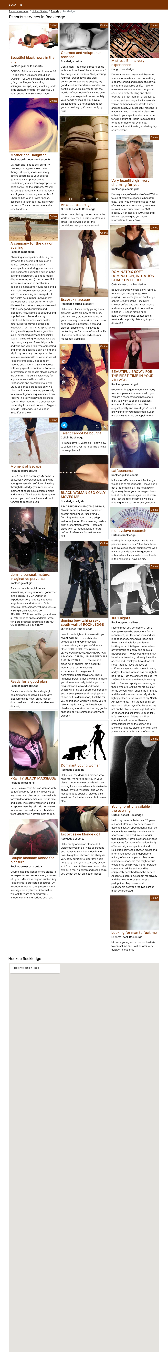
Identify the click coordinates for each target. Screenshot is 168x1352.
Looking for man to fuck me (134, 932)
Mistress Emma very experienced (128, 63)
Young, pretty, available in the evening (132, 808)
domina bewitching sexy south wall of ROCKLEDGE (82, 622)
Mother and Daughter (28, 155)
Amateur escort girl (77, 205)
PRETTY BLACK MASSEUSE (33, 778)
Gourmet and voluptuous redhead (81, 55)
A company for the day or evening (31, 245)
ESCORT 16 (15, 4)
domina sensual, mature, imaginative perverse (30, 576)
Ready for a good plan (28, 681)
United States (40, 11)
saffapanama (122, 471)
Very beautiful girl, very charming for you (130, 182)
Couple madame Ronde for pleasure (32, 860)
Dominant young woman (80, 765)
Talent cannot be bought (81, 433)
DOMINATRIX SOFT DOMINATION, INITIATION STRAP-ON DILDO (132, 276)
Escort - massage (75, 299)
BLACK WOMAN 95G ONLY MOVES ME (83, 495)
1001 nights (120, 618)
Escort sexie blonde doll (80, 834)
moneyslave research (128, 531)
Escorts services (18, 11)
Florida (55, 11)
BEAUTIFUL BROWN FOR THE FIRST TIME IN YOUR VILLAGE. (132, 376)
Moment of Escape (25, 466)
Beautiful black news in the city (32, 59)
